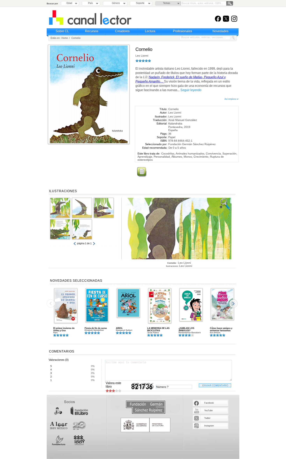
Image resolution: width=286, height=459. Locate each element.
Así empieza (231, 99)
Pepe (55, 333)
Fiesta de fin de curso (96, 328)
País (90, 3)
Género (115, 3)
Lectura (150, 31)
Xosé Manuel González (182, 120)
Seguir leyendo (190, 90)
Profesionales (182, 31)
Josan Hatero (153, 333)
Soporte (140, 3)
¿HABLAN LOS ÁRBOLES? (186, 329)
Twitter (207, 418)
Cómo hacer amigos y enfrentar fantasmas (221, 329)
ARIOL (119, 328)
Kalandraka (175, 123)
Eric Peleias (215, 333)
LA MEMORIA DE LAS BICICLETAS (158, 329)
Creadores (122, 31)
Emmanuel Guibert (124, 330)
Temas (166, 3)
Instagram (209, 425)
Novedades (220, 31)
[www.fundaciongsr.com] (145, 407)
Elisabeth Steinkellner (94, 330)
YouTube (208, 410)
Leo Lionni (141, 55)
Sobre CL (62, 31)
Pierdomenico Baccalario (190, 333)
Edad (69, 3)
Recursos (91, 31)
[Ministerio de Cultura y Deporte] (145, 425)
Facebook (209, 403)
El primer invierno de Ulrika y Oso (64, 329)
